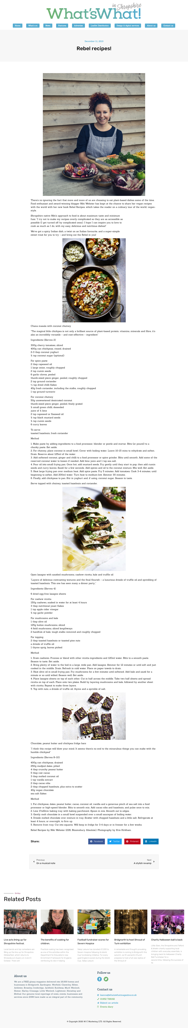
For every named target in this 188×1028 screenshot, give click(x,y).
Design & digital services (128, 25)
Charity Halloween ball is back (167, 939)
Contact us (168, 25)
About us (151, 25)
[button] (96, 841)
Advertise (78, 25)
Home (17, 25)
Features (62, 25)
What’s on (32, 25)
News (47, 25)
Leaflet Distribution (100, 25)
